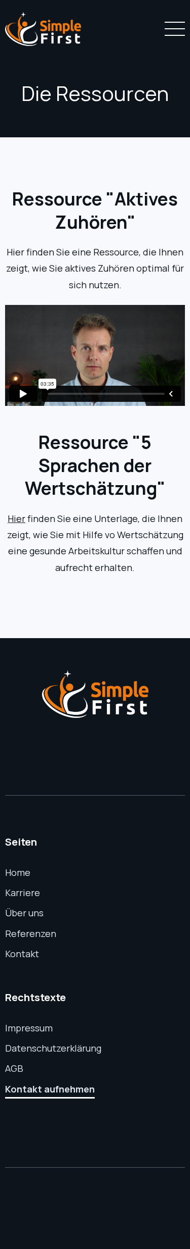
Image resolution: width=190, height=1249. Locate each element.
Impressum (29, 1028)
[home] (43, 29)
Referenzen (30, 933)
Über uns (24, 913)
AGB (14, 1068)
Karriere (22, 893)
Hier (16, 518)
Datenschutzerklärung (53, 1048)
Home (17, 872)
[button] (173, 29)
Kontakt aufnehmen (50, 1089)
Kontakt (22, 954)
